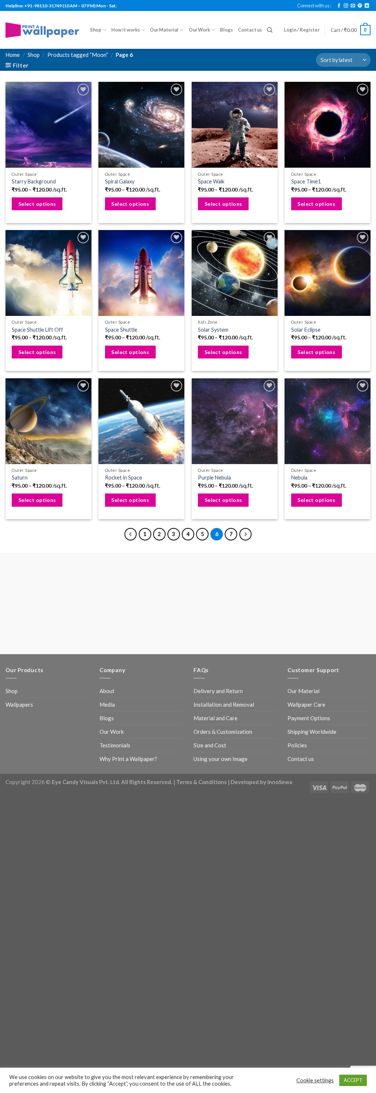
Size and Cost (210, 745)
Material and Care (216, 718)
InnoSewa (279, 782)
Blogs (226, 30)
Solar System (213, 330)
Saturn (20, 477)
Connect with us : (314, 5)
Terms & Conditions (201, 782)
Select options (37, 204)
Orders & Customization (223, 731)
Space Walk (211, 181)
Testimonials (115, 745)
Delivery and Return (218, 691)
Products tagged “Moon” (77, 54)
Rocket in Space (123, 477)
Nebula (299, 477)
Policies (297, 745)
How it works (125, 30)
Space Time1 (306, 181)
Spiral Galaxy (119, 181)
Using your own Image (220, 758)
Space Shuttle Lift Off (37, 330)
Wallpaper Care (306, 704)
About (107, 691)
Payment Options (309, 718)
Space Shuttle (121, 330)
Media (107, 704)
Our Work (199, 30)
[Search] (269, 30)
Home (13, 54)
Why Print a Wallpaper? (128, 758)
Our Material (164, 30)
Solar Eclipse (306, 330)
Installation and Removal (224, 704)
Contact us (250, 30)
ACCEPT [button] (353, 1080)
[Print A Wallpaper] (42, 29)
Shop (95, 30)
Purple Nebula (214, 477)
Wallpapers (19, 704)
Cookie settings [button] (315, 1080)
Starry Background (34, 181)
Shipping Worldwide (312, 731)
